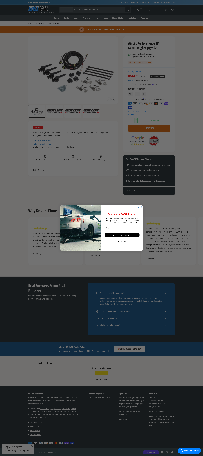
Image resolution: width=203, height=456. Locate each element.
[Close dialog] (140, 207)
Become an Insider (122, 235)
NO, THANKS (122, 241)
